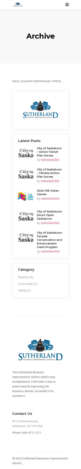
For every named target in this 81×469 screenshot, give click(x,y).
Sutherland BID (50, 160)
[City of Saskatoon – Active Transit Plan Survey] (25, 153)
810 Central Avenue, (25, 421)
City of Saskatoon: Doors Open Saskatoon (49, 215)
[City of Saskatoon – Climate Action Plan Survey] (25, 174)
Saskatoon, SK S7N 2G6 (27, 426)
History (22, 290)
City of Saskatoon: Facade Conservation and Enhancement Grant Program (49, 240)
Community (25, 284)
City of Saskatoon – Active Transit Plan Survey (49, 152)
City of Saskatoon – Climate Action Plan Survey (49, 173)
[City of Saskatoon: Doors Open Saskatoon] (25, 216)
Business (23, 277)
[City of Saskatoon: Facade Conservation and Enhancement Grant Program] (25, 237)
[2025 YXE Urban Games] (25, 196)
